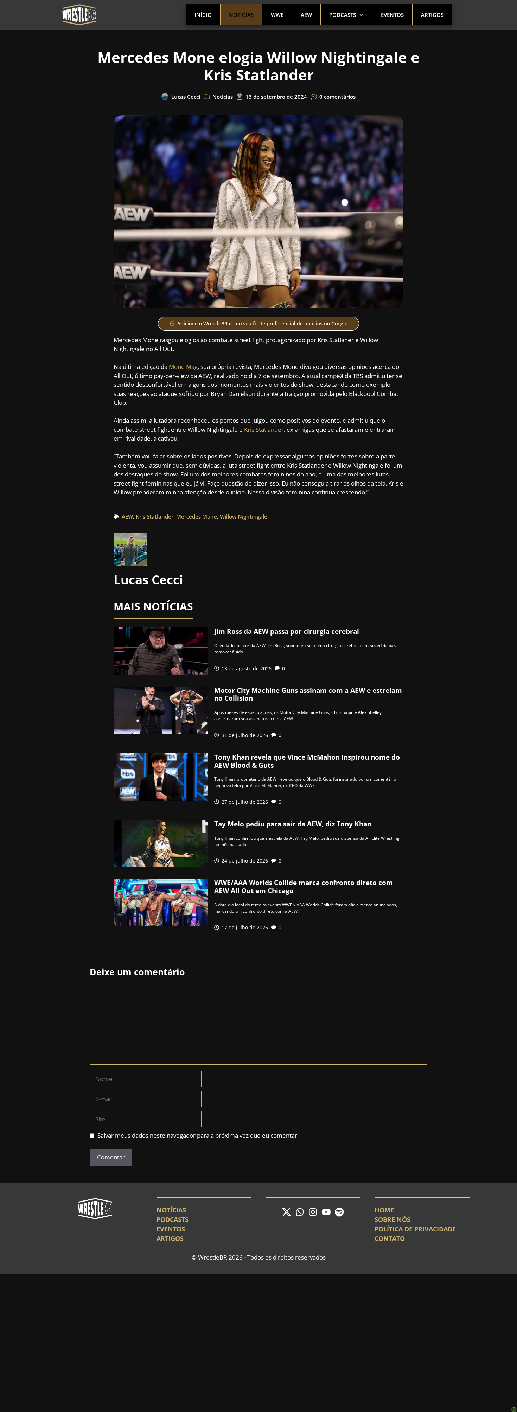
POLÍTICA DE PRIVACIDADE (415, 1229)
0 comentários (337, 96)
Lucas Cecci (185, 96)
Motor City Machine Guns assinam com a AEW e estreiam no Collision (308, 694)
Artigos (432, 14)
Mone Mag (183, 367)
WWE (277, 14)
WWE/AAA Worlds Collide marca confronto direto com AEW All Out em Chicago (303, 886)
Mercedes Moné (196, 516)
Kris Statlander (264, 429)
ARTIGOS (170, 1238)
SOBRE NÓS (392, 1219)
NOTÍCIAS (171, 1210)
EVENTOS (171, 1229)
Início (203, 14)
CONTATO (390, 1238)
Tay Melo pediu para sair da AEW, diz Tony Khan (292, 823)
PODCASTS (173, 1219)
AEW (306, 14)
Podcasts (342, 14)
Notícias (241, 14)
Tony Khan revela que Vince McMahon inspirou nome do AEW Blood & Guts (307, 761)
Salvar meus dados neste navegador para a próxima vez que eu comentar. (198, 1135)
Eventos (392, 14)
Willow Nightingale (243, 516)
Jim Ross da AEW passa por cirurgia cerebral (286, 631)
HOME (384, 1210)
